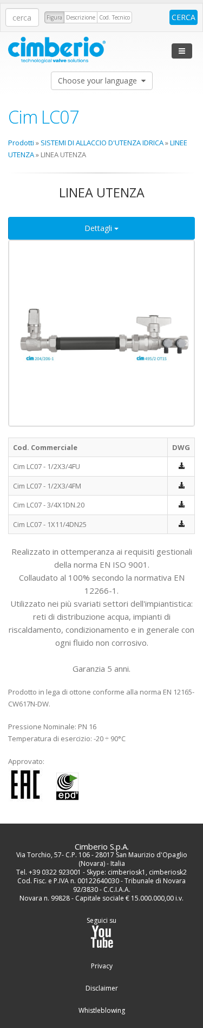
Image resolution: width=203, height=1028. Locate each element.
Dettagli (99, 228)
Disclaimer (102, 988)
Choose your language (99, 80)
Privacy (102, 966)
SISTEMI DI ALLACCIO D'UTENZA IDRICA (102, 142)
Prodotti (21, 142)
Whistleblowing (101, 1010)
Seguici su (101, 920)
